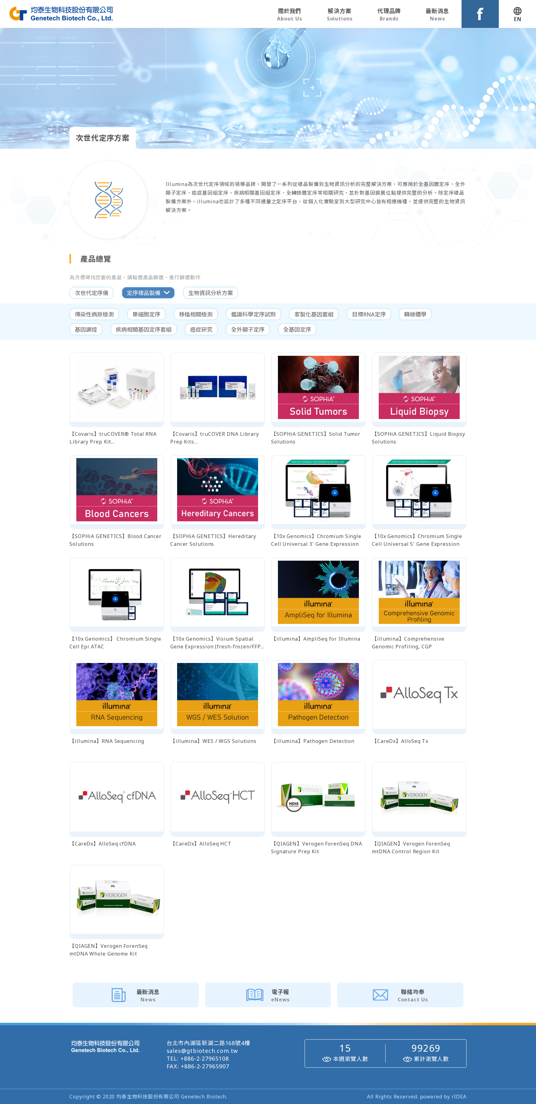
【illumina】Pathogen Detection (313, 741)
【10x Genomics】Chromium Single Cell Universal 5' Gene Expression (417, 540)
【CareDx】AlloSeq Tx (400, 741)
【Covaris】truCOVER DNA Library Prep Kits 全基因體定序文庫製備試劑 (214, 438)
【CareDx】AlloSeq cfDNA (102, 843)
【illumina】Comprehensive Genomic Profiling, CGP (408, 642)
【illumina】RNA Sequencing (106, 741)
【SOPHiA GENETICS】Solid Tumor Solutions (315, 438)
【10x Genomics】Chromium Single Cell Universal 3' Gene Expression (316, 540)
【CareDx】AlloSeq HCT (200, 843)
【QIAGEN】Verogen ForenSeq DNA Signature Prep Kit (316, 847)
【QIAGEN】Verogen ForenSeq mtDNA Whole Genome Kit (108, 950)
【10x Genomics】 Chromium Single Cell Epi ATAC (115, 642)
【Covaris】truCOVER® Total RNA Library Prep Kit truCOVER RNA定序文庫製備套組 (113, 438)
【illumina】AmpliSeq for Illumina (315, 638)
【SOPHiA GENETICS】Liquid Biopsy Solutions (418, 438)
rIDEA (459, 1096)
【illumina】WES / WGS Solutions (213, 741)
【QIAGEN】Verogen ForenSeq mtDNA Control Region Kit (411, 847)
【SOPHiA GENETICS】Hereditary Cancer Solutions (213, 540)
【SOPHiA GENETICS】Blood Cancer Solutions (115, 540)
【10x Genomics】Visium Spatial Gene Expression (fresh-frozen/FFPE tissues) (217, 643)
